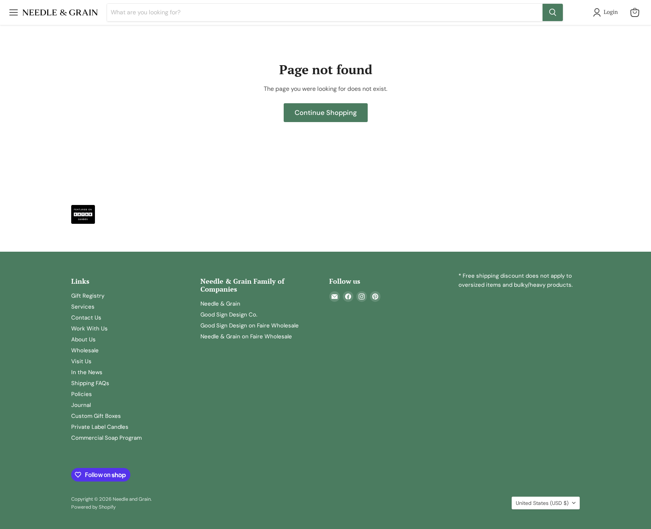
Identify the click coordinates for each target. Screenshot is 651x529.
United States (542, 503)
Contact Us (86, 317)
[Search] (552, 12)
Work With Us (89, 328)
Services (83, 306)
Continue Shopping (326, 112)
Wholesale (85, 350)
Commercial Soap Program (106, 438)
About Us (83, 339)
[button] (607, 12)
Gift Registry (87, 296)
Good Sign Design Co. (228, 314)
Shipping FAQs (90, 383)
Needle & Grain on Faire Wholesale (246, 336)
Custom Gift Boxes (96, 416)
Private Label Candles (99, 427)
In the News (86, 372)
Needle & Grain (220, 303)
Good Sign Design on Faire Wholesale (249, 325)
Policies (81, 394)
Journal (81, 405)
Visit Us (81, 361)
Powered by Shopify (93, 507)
